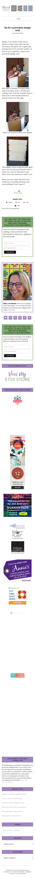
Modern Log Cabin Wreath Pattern (14, 794)
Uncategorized (14, 208)
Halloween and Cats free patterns (14, 807)
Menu (19, 19)
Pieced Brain (17, 8)
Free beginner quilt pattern (11, 816)
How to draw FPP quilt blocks (12, 798)
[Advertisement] (17, 650)
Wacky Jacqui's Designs (18, 873)
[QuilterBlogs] (17, 675)
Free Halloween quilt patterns (12, 811)
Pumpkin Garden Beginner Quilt (13, 803)
